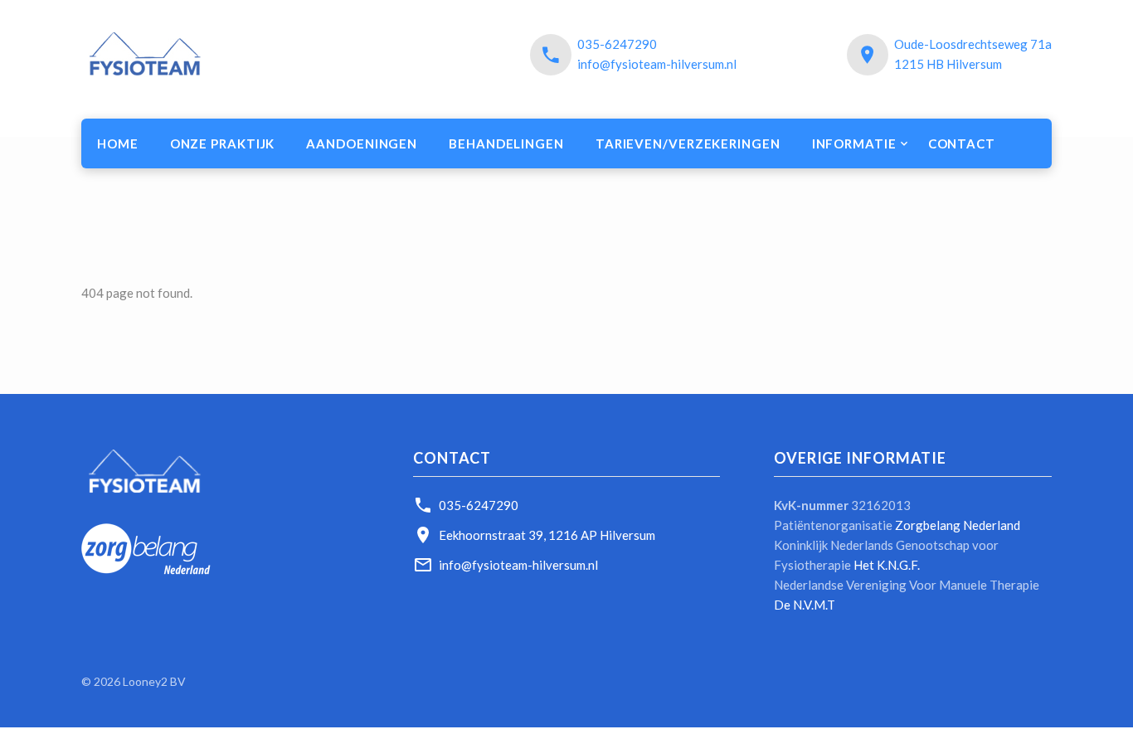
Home (118, 143)
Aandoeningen (361, 143)
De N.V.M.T (804, 604)
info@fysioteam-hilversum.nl (657, 63)
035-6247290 (617, 43)
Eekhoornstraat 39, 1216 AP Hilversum (547, 534)
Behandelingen (506, 143)
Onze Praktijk (222, 143)
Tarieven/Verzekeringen (688, 143)
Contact (961, 143)
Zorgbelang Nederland (957, 525)
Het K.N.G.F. (886, 564)
